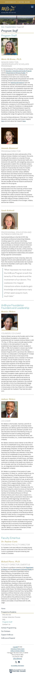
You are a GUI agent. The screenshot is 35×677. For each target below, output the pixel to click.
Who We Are (6, 615)
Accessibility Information (17, 665)
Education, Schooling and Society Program (19, 71)
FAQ (3, 619)
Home (2, 27)
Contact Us (6, 624)
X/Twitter (16, 662)
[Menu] (32, 7)
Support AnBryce (7, 635)
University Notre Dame (17, 2)
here (2, 121)
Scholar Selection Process (11, 617)
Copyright (15, 647)
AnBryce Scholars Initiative (8, 9)
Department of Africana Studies (15, 73)
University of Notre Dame (17, 649)
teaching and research (17, 83)
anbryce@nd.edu (17, 658)
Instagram (19, 662)
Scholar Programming (8, 628)
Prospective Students (10, 27)
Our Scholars (5, 631)
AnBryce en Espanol (8, 638)
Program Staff (7, 622)
